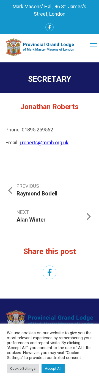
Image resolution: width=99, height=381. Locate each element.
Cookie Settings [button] (22, 368)
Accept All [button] (53, 368)
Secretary (49, 79)
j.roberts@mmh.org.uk (44, 142)
